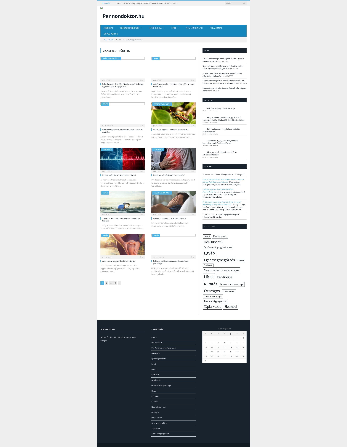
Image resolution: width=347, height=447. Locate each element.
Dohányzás (220, 236)
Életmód (230, 306)
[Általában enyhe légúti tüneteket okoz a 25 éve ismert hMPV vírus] (173, 68)
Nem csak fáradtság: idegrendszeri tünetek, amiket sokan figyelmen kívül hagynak (148, 3)
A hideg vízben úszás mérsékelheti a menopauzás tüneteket (121, 219)
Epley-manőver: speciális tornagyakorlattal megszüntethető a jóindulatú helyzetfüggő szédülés (223, 118)
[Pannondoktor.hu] (122, 15)
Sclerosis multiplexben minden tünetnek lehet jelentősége (170, 262)
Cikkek (207, 236)
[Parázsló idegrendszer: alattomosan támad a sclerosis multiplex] (122, 114)
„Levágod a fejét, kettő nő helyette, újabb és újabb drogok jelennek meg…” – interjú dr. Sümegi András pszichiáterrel (224, 207)
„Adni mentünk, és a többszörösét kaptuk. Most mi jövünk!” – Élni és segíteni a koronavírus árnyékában (224, 194)
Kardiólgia (107, 150)
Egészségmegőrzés (129, 28)
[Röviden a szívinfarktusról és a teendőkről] (173, 159)
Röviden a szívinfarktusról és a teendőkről (169, 175)
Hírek (173, 28)
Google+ (103, 340)
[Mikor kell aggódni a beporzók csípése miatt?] (173, 114)
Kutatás (210, 283)
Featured (241, 261)
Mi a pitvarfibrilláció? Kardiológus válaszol (119, 175)
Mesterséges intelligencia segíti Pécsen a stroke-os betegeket (222, 183)
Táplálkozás (212, 306)
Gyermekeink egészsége (221, 270)
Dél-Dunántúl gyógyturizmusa (218, 247)
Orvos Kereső (111, 33)
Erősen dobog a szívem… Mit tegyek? (229, 174)
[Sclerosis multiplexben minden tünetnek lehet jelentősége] (173, 245)
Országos (212, 290)
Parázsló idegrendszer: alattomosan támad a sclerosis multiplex (122, 130)
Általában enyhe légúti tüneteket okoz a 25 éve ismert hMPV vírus (173, 85)
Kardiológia (155, 28)
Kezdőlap (108, 28)
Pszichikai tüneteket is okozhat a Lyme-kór (169, 218)
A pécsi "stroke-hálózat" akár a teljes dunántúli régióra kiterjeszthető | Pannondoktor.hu (223, 180)
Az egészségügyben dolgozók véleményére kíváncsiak (221, 215)
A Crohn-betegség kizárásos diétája (221, 108)
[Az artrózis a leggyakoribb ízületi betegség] (122, 245)
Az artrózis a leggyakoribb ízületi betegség (118, 261)
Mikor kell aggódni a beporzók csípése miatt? (170, 129)
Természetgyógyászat (215, 301)
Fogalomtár (216, 28)
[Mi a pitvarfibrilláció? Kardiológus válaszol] (122, 159)
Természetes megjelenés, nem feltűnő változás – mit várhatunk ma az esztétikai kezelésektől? (223, 82)
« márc (205, 365)
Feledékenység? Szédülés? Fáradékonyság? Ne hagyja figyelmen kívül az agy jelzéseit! (122, 85)
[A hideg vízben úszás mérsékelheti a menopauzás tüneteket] (122, 202)
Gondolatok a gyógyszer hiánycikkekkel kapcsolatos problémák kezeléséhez (220, 141)
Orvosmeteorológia (213, 296)
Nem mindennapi (194, 28)
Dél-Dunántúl (213, 242)
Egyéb (105, 104)
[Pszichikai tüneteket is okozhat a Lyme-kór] (173, 202)
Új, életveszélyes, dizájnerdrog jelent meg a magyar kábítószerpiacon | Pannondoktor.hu (222, 203)
